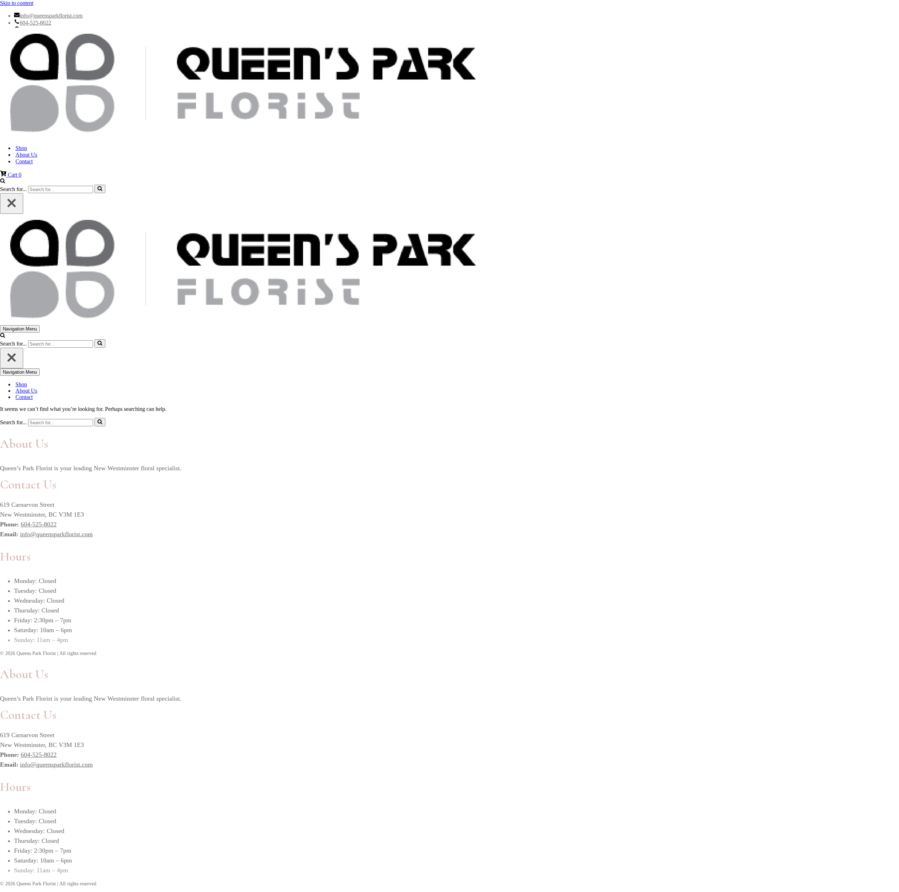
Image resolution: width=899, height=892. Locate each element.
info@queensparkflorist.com (51, 16)
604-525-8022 (35, 23)
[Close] (11, 203)
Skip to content (16, 3)
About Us (26, 155)
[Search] (2, 181)
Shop (21, 148)
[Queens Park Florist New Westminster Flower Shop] (449, 83)
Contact (24, 161)
